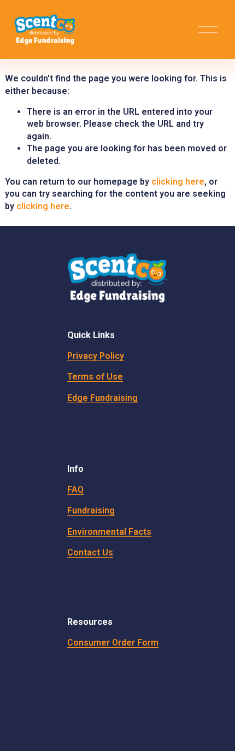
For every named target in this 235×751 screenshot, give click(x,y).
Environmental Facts (109, 532)
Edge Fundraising (102, 398)
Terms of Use (95, 376)
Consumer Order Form (112, 642)
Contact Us (90, 552)
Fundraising (91, 510)
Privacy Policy (95, 356)
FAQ (75, 489)
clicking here (177, 181)
